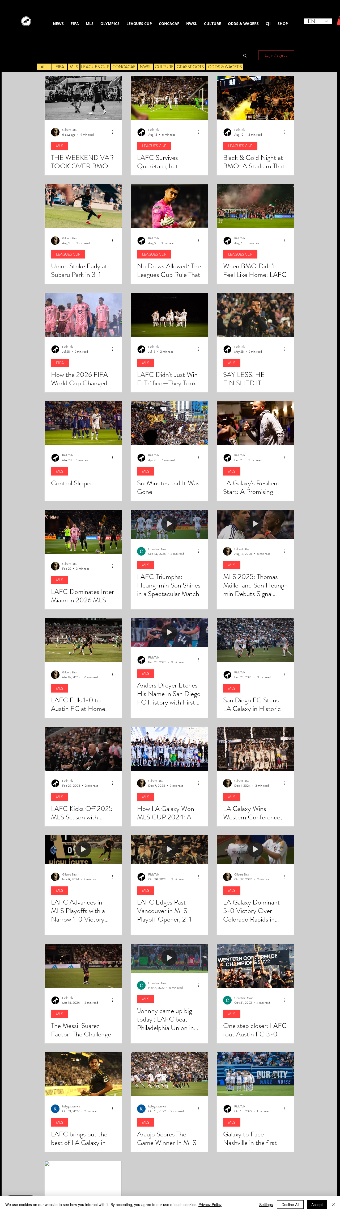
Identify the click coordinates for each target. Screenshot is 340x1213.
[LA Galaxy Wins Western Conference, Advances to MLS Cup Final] (255, 749)
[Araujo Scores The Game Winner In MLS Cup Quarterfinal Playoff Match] (169, 1074)
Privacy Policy (210, 1204)
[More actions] (114, 132)
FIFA (60, 362)
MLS (59, 145)
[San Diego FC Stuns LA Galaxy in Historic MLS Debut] (255, 640)
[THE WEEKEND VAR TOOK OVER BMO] (83, 98)
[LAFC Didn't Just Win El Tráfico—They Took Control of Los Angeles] (169, 315)
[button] (245, 56)
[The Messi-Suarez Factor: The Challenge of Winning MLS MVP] (83, 966)
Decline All (290, 1204)
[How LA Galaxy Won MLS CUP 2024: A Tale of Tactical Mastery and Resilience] (169, 749)
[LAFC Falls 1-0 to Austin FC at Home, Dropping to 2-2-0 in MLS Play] (83, 640)
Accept (317, 1204)
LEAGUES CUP (154, 145)
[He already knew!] (255, 315)
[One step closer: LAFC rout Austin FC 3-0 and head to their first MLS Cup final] (255, 966)
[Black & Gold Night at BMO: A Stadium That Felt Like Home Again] (255, 98)
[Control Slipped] (83, 423)
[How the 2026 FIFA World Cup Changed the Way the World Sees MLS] (83, 315)
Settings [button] (266, 1204)
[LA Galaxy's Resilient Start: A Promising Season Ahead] (255, 423)
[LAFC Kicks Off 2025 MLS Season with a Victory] (83, 749)
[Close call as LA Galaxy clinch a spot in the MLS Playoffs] (83, 1183)
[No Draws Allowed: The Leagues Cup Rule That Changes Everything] (169, 206)
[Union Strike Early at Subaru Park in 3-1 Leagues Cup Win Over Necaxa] (83, 206)
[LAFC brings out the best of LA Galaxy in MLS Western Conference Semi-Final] (83, 1074)
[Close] (333, 1204)
